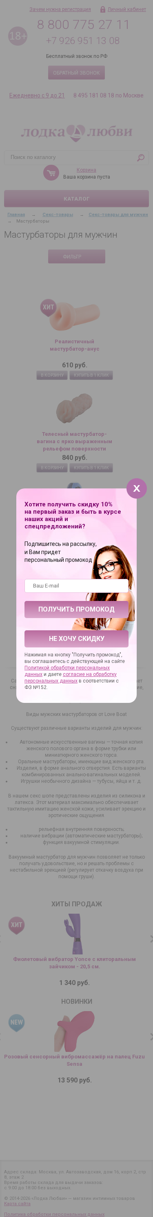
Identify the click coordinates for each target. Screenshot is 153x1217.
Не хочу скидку (76, 639)
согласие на (78, 674)
